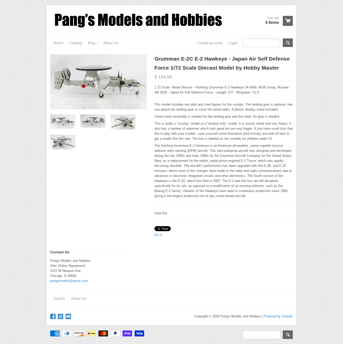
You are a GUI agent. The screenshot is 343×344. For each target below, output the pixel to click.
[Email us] (69, 317)
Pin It (158, 235)
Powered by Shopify (278, 316)
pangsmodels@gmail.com (69, 281)
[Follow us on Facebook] (53, 317)
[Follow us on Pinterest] (61, 317)
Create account (209, 43)
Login (232, 43)
